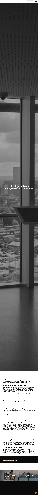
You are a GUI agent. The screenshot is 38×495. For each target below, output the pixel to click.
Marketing (19, 183)
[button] (36, 1)
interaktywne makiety (8, 429)
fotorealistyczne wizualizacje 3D (23, 424)
